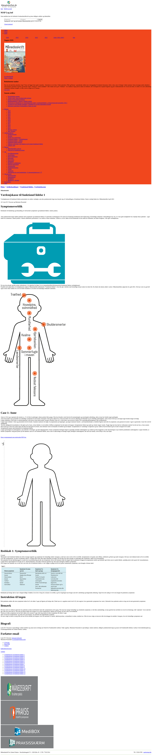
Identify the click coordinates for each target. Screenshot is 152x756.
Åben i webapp (8, 78)
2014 (9, 128)
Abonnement (7, 174)
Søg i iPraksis (11, 131)
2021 (9, 117)
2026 (7, 37)
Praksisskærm (11, 177)
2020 (9, 118)
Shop (5, 183)
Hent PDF (7, 644)
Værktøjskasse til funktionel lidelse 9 (14, 667)
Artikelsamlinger (8, 133)
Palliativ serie (11, 145)
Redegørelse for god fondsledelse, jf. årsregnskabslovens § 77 (25, 172)
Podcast (6, 147)
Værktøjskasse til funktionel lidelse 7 (14, 664)
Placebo (10, 136)
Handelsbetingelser (13, 167)
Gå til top (6, 642)
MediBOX (11, 178)
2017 (9, 123)
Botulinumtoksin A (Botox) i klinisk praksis (20, 101)
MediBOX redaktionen (14, 163)
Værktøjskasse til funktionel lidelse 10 (14, 669)
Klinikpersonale (12, 134)
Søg (2, 9)
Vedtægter (10, 171)
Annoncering (11, 166)
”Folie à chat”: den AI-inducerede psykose (19, 98)
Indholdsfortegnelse (6, 648)
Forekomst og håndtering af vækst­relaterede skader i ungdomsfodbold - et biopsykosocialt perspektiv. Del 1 (37, 103)
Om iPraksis (11, 155)
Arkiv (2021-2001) (58, 37)
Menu (5, 30)
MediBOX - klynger (13, 180)
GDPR (10, 169)
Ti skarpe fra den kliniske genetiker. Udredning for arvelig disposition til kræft (29, 104)
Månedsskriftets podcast (14, 148)
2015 (9, 126)
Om (5, 152)
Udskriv (6, 645)
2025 (17, 37)
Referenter (11, 158)
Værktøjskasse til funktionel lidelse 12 (14, 673)
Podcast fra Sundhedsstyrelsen (16, 150)
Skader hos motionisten (14, 137)
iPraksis (6, 109)
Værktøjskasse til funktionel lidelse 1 (14, 654)
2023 (36, 37)
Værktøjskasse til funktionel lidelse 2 (14, 656)
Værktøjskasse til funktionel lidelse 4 (14, 659)
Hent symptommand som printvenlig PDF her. (13, 437)
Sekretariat (11, 161)
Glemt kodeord (8, 24)
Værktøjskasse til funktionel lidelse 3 (14, 658)
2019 (9, 120)
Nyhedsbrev (7, 182)
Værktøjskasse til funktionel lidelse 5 (14, 661)
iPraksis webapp (12, 129)
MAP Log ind (8, 9)
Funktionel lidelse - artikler (15, 141)
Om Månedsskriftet (13, 153)
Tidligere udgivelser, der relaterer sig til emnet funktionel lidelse (25, 144)
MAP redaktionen (13, 156)
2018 (9, 122)
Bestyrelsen (11, 160)
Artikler (3, 651)
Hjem (5, 32)
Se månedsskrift (8, 76)
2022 (46, 37)
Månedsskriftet (12, 175)
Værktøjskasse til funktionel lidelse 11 (14, 670)
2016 (9, 125)
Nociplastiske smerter (14, 96)
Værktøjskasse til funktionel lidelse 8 (14, 665)
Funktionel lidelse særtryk (15, 142)
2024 (26, 37)
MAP (5, 33)
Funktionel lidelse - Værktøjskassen (18, 139)
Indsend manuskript (13, 164)
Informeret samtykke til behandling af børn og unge (22, 106)
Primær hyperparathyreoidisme (16, 99)
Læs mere (7, 89)
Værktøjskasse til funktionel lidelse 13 (14, 672)
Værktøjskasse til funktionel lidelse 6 (14, 662)
